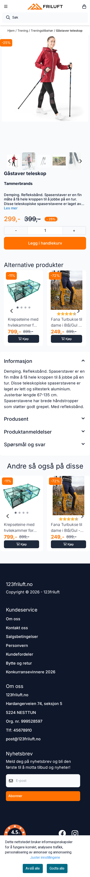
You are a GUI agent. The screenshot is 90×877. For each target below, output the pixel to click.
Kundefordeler (19, 654)
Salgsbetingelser (22, 636)
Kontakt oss (17, 627)
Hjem (11, 30)
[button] (15, 833)
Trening (23, 30)
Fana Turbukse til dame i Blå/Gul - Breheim (66, 322)
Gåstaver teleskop (69, 30)
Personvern (17, 645)
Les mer (10, 208)
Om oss (13, 619)
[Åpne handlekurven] (84, 6)
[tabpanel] (23, 311)
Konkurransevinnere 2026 (30, 672)
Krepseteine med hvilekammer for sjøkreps (23, 322)
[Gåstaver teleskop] (45, 78)
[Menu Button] (5, 6)
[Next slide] (80, 161)
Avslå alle (33, 868)
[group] (21, 516)
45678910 (22, 730)
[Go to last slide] (10, 161)
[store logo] (45, 6)
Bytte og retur (19, 663)
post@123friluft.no (23, 739)
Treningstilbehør (42, 30)
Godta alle (57, 868)
